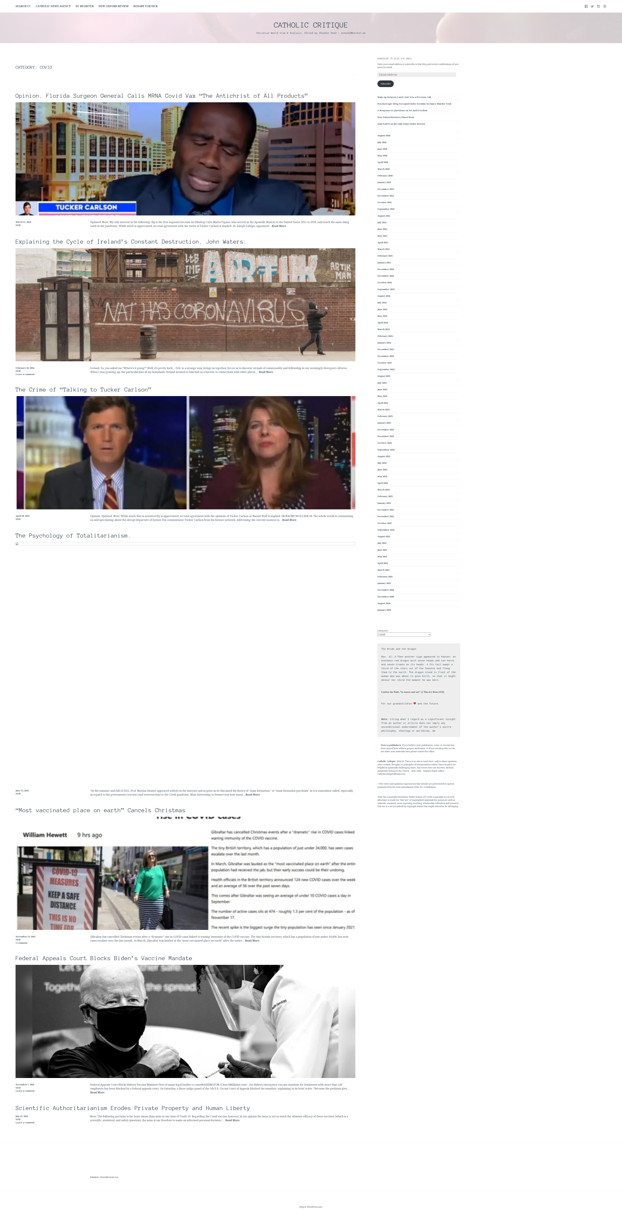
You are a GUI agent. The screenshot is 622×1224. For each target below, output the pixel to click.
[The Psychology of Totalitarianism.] (185, 544)
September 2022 (386, 449)
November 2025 (385, 195)
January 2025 (384, 262)
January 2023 (384, 422)
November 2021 (385, 516)
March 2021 (383, 569)
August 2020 (383, 603)
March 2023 (383, 409)
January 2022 (384, 503)
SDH (18, 225)
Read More (279, 226)
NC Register (84, 6)
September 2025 (386, 209)
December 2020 (385, 589)
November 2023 (385, 356)
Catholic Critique (311, 25)
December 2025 (385, 189)
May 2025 (382, 235)
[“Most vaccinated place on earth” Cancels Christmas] (185, 929)
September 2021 (386, 529)
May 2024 (382, 315)
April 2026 (382, 162)
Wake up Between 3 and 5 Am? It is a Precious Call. (404, 97)
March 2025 (383, 249)
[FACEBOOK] (586, 6)
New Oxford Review (113, 6)
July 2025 (381, 222)
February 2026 (385, 175)
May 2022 (382, 476)
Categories (382, 630)
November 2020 (385, 596)
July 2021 (381, 543)
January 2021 (384, 583)
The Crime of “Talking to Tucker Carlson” (84, 390)
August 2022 (383, 456)
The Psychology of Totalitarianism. (73, 536)
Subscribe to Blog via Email (394, 59)
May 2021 (382, 556)
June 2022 (382, 469)
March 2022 (383, 489)
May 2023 (382, 396)
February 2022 (385, 496)
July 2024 (381, 302)
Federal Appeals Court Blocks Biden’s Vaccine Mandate (104, 958)
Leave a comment (25, 374)
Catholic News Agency (53, 6)
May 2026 (382, 155)
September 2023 (386, 369)
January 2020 (384, 609)
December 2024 (385, 269)
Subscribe (386, 83)
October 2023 (384, 362)
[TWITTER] (592, 6)
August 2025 (383, 215)
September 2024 (386, 289)
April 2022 (382, 483)
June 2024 (382, 309)
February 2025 (385, 255)
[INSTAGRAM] (598, 6)
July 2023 (381, 382)
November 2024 (385, 275)
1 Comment (21, 942)
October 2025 (384, 202)
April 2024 (382, 322)
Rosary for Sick (145, 6)
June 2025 (382, 229)
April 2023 (382, 402)
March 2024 (383, 329)
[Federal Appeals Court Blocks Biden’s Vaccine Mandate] (185, 1077)
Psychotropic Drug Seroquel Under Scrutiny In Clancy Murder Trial (414, 103)
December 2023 (385, 349)
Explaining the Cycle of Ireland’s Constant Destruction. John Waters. (131, 242)
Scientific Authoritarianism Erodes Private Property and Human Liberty (133, 1108)
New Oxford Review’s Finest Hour (395, 117)
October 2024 (384, 282)
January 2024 (384, 342)
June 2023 (382, 389)
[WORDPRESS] (604, 6)
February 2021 (385, 576)
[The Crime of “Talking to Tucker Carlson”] (185, 508)
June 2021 (382, 549)
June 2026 (382, 148)
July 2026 (381, 142)
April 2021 (382, 563)
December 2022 (385, 429)
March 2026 (383, 169)
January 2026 (384, 182)
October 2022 (384, 442)
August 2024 (383, 295)
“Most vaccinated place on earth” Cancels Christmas (101, 810)
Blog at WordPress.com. (311, 1206)
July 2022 (381, 462)
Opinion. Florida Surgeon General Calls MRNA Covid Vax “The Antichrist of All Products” (162, 96)
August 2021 (383, 536)
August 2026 (383, 135)
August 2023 (383, 376)
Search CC (23, 6)
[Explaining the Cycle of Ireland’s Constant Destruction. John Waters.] (185, 360)
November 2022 (385, 436)
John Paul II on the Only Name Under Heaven (401, 123)
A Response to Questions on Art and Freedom (402, 110)
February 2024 (385, 336)
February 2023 (385, 416)
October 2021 (384, 523)
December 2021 (385, 509)
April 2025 (382, 242)
